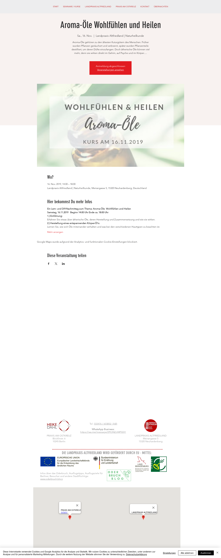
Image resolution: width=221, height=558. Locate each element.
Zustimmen (206, 552)
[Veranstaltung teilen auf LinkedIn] (63, 263)
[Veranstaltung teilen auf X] (56, 263)
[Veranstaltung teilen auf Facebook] (48, 263)
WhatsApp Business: (103, 429)
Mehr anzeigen (55, 232)
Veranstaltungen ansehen (110, 69)
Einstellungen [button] (169, 552)
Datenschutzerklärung (136, 554)
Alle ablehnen (187, 552)
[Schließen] (217, 553)
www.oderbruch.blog (51, 479)
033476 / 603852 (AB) (105, 423)
